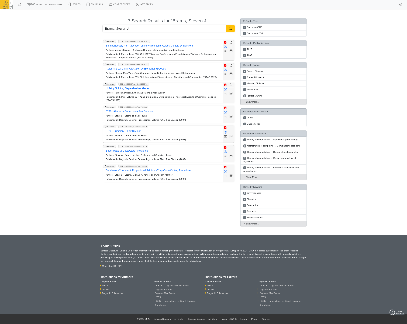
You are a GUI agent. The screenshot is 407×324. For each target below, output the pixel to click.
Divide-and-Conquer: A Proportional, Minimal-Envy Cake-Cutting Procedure (148, 170)
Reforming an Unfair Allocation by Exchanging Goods (136, 68)
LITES (158, 297)
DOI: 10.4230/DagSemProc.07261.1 (133, 107)
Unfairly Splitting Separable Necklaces (127, 88)
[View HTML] (231, 42)
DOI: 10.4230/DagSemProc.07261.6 (133, 166)
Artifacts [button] (146, 4)
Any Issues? (400, 312)
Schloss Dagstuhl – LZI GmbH (169, 319)
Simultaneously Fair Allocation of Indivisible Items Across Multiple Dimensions (149, 45)
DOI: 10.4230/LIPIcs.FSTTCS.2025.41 (134, 41)
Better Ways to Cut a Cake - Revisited (127, 150)
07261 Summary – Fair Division (123, 131)
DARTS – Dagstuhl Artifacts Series (172, 285)
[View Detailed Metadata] (225, 47)
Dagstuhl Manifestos (165, 293)
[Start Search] (230, 28)
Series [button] (76, 4)
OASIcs (106, 289)
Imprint (243, 319)
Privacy (255, 319)
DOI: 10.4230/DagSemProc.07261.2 (133, 127)
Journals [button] (96, 4)
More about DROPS (112, 266)
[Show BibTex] (231, 51)
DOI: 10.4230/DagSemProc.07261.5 (133, 146)
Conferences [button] (121, 4)
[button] (44, 4)
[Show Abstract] (225, 51)
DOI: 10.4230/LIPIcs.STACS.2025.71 (133, 84)
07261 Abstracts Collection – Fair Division (129, 111)
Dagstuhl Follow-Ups (112, 293)
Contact (266, 319)
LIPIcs (105, 285)
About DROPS (229, 319)
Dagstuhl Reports (163, 289)
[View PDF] (225, 42)
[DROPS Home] (19, 4)
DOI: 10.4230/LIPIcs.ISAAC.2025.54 (133, 64)
